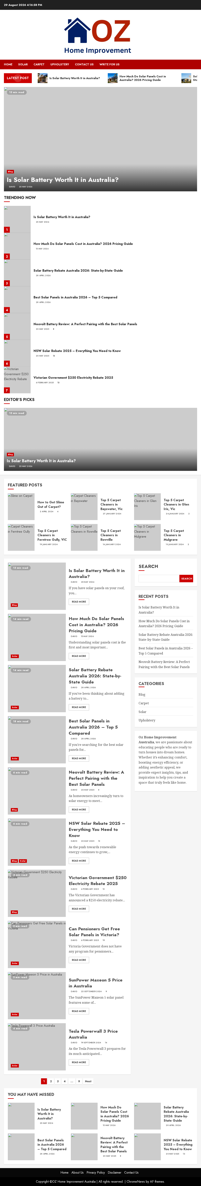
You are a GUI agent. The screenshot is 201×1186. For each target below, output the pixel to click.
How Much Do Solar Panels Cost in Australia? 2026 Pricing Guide (83, 244)
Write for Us (110, 64)
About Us (77, 1172)
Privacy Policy (96, 1172)
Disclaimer (114, 1172)
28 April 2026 (43, 275)
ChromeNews (136, 1181)
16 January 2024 (112, 544)
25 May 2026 (25, 186)
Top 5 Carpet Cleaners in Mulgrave (174, 535)
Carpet (39, 64)
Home (8, 64)
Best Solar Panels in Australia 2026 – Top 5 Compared (75, 297)
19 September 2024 (91, 1042)
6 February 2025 (45, 382)
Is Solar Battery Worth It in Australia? (63, 179)
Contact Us (84, 64)
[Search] (194, 64)
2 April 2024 (46, 511)
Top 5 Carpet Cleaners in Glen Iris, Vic (176, 504)
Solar (23, 64)
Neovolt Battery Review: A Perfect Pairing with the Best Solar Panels (85, 324)
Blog (10, 171)
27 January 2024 (112, 513)
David (12, 186)
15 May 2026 (42, 248)
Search (148, 566)
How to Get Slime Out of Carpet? (50, 504)
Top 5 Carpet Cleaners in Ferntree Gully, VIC (52, 535)
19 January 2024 (49, 544)
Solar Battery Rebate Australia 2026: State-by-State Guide (78, 270)
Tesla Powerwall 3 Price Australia (93, 1034)
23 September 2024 (91, 991)
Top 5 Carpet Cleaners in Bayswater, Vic (111, 504)
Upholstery (59, 64)
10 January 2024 (175, 544)
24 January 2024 (175, 513)
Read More (79, 602)
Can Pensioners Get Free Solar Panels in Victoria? (94, 932)
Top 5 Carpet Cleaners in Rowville (110, 535)
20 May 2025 (42, 329)
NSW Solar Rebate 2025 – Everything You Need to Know (77, 351)
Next (88, 1081)
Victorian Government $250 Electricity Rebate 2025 (73, 377)
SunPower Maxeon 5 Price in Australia (95, 983)
